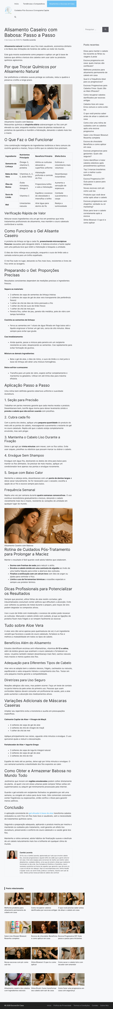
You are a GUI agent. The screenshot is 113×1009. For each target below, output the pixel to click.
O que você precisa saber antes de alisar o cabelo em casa (96, 116)
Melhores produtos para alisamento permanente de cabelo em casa (95, 72)
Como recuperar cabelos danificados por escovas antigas (94, 98)
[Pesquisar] (105, 29)
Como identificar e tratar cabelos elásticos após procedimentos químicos (94, 163)
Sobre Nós (104, 1005)
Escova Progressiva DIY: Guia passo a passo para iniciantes (94, 181)
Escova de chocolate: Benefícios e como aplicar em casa (95, 144)
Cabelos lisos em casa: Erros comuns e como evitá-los (96, 107)
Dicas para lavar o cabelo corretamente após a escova (95, 213)
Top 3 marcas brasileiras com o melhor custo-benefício (94, 172)
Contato (95, 1005)
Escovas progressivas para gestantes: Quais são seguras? (95, 153)
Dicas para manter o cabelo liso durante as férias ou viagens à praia (96, 54)
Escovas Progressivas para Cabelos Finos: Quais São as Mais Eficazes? (95, 88)
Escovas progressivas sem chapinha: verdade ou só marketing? (95, 204)
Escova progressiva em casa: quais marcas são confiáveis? (94, 63)
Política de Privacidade (62, 1005)
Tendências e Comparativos (34, 4)
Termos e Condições (81, 1005)
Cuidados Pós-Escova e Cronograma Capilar (31, 10)
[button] (15, 17)
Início (16, 4)
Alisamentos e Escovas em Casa (61, 4)
